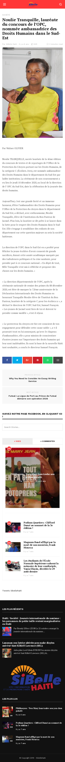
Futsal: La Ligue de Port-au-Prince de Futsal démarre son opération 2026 (33, 395)
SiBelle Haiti (11, 44)
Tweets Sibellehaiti (12, 590)
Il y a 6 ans (24, 44)
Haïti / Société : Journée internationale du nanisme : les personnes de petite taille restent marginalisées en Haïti (31, 621)
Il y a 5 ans (21, 715)
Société (6, 15)
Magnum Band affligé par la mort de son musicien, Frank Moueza (39, 544)
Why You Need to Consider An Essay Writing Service (32, 378)
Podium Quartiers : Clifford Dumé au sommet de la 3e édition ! (39, 525)
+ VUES (17, 441)
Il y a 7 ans (28, 532)
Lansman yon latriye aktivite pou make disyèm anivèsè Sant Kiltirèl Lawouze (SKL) (28, 644)
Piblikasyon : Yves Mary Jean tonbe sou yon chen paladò (39, 709)
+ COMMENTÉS (47, 441)
